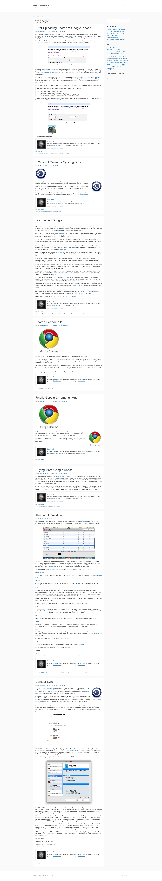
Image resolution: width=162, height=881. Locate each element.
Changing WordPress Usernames (116, 29)
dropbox (114, 53)
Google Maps (45, 38)
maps (62, 153)
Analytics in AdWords (86, 291)
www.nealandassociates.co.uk (55, 148)
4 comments (62, 685)
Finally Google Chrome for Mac (56, 397)
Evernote (37, 580)
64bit (44, 672)
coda (60, 672)
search (51, 388)
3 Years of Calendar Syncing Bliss (58, 162)
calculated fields (116, 50)
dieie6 (62, 672)
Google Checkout (84, 273)
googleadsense (47, 313)
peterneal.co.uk (81, 145)
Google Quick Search (41, 572)
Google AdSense (67, 273)
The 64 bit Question (48, 515)
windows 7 (118, 67)
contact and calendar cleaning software (73, 750)
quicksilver (83, 672)
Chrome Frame (52, 566)
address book (120, 48)
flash (69, 672)
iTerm (36, 615)
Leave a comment (61, 165)
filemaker (111, 55)
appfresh (85, 521)
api (41, 863)
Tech (41, 311)
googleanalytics (61, 313)
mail (113, 62)
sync (60, 211)
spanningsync (55, 211)
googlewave (72, 313)
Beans (118, 875)
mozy (77, 672)
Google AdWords (58, 273)
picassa (54, 506)
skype (87, 672)
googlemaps (46, 153)
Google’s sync (51, 688)
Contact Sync (60, 193)
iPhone (123, 60)
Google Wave (71, 296)
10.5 (108, 48)
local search (57, 153)
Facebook (121, 54)
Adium (37, 629)
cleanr (73, 247)
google (42, 153)
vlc (89, 672)
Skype (37, 621)
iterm (75, 672)
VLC (36, 641)
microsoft (119, 62)
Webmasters (77, 285)
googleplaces (52, 153)
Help (41, 151)
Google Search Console (113, 37)
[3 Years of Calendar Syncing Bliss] (40, 173)
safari (49, 388)
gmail (125, 56)
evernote (66, 672)
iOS (117, 60)
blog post (80, 583)
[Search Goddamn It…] (48, 341)
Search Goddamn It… (50, 322)
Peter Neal (55, 31)
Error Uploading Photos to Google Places (63, 28)
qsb (80, 672)
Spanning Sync (42, 182)
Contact (125, 6)
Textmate (46, 611)
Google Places (47, 34)
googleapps (66, 313)
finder (120, 56)
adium (47, 672)
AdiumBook (96, 633)
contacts (47, 211)
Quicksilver (78, 575)
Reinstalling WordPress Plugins (115, 31)
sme (85, 313)
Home (119, 6)
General (42, 209)
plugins (125, 62)
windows (111, 66)
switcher (120, 64)
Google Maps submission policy (46, 72)
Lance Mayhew (77, 80)
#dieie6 (96, 565)
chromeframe (55, 672)
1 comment (62, 31)
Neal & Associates (41, 5)
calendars (43, 211)
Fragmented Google (48, 220)
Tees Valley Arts (57, 145)
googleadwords (54, 313)
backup (42, 506)
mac (48, 460)
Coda (36, 606)
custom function (121, 52)
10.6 (42, 672)
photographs (66, 153)
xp (115, 69)
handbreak (81, 644)
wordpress (88, 313)
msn (76, 313)
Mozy (36, 588)
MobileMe (87, 824)
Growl (37, 653)
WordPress (63, 247)
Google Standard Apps (61, 233)
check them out (84, 194)
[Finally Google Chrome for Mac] (48, 416)
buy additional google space (58, 476)
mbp (116, 62)
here (95, 38)
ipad (120, 60)
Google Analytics (59, 252)
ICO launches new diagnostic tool (116, 39)
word (122, 67)
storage (58, 506)
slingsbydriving (80, 313)
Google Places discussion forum (85, 79)
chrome (42, 388)
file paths (116, 56)
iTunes (126, 60)
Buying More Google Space (54, 469)
